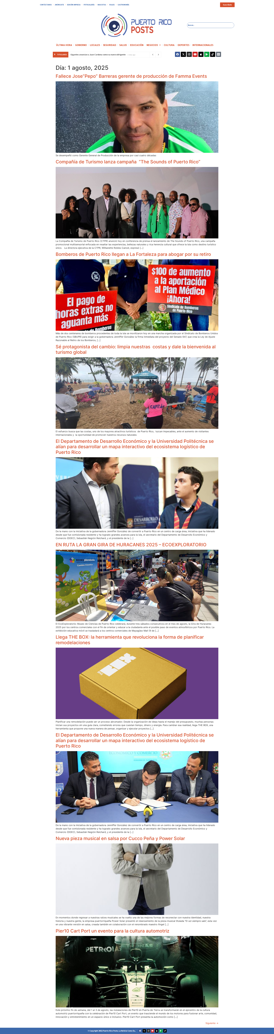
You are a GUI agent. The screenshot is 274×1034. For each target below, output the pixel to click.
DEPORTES (183, 44)
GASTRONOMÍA (123, 5)
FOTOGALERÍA (89, 5)
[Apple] (201, 54)
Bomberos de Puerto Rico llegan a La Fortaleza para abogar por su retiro (133, 254)
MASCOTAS (102, 5)
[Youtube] (195, 54)
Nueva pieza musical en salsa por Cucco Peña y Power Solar (120, 838)
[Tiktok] (212, 54)
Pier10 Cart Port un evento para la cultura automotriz (112, 931)
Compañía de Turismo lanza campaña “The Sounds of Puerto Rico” (128, 162)
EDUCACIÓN (136, 44)
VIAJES (112, 5)
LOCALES (95, 44)
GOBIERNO (81, 44)
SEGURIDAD (109, 44)
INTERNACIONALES (202, 44)
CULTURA (169, 44)
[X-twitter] (183, 54)
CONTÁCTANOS (46, 5)
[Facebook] (177, 54)
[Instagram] (189, 54)
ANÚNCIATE (59, 5)
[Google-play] (206, 54)
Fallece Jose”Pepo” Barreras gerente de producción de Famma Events (131, 76)
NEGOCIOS (152, 44)
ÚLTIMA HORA (64, 44)
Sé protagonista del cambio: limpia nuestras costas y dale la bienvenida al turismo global (136, 349)
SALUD (123, 44)
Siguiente (212, 1023)
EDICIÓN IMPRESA (73, 5)
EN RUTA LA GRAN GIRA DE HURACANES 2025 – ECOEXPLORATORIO (131, 544)
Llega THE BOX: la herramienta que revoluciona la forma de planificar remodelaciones (130, 639)
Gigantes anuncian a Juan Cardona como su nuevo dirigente (98, 54)
